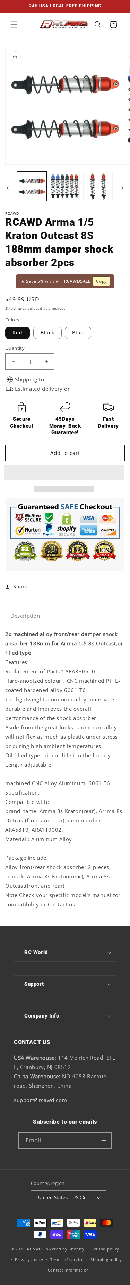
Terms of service (67, 1259)
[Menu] (13, 24)
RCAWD (34, 1249)
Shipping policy (106, 1259)
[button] (65, 472)
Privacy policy (29, 1259)
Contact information (68, 1270)
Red (17, 332)
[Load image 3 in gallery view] (98, 186)
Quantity (15, 348)
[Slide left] (7, 188)
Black (47, 332)
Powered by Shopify (64, 1249)
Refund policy (105, 1249)
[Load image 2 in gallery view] (64, 186)
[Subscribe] (103, 1140)
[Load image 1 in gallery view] (31, 186)
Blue (78, 332)
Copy (101, 281)
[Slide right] (122, 188)
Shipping (13, 308)
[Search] (98, 24)
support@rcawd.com (40, 1100)
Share (20, 586)
